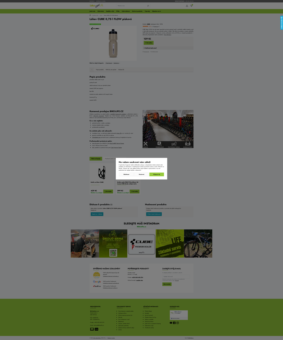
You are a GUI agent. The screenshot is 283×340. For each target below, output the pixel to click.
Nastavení (141, 174)
